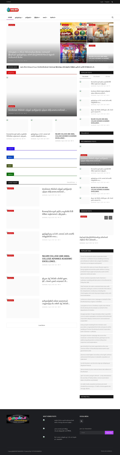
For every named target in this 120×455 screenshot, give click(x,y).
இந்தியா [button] (36, 17)
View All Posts (71, 182)
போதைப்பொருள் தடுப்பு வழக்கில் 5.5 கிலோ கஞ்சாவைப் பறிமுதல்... (57, 212)
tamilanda (11, 60)
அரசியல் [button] (52, 17)
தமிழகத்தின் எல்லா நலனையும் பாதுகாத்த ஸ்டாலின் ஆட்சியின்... (56, 302)
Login (101, 2)
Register (107, 2)
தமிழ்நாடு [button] (28, 17)
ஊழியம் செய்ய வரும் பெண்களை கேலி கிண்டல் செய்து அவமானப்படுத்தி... (64, 421)
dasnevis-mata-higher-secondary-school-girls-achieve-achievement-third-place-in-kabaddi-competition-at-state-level (96, 357)
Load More (42, 325)
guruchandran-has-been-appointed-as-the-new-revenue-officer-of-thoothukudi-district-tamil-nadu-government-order (95, 348)
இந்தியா (10, 157)
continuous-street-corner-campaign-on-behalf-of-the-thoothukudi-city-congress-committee (96, 300)
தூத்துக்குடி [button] (18, 17)
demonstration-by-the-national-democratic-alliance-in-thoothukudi (96, 370)
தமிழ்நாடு (10, 149)
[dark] (112, 1)
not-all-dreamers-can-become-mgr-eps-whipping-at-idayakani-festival (95, 364)
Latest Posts (12, 183)
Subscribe (109, 433)
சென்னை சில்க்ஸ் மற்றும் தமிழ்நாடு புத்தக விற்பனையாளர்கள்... (57, 190)
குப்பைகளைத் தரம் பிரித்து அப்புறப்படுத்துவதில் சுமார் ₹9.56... (63, 430)
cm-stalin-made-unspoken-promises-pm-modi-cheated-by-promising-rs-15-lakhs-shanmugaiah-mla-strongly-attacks (96, 386)
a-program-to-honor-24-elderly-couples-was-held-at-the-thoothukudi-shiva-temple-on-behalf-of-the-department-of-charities (95, 308)
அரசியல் (10, 174)
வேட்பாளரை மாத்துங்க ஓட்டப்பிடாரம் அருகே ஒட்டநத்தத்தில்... (65, 438)
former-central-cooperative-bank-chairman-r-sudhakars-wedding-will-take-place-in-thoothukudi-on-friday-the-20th (96, 280)
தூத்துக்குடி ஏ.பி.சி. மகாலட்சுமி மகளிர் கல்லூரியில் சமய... (58, 235)
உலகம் (9, 166)
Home (10, 17)
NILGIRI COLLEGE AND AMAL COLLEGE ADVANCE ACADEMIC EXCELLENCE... (57, 259)
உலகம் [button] (44, 17)
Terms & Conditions (106, 451)
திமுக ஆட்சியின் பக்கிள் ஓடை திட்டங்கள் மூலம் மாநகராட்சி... (55, 279)
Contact (9, 2)
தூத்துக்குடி (11, 72)
